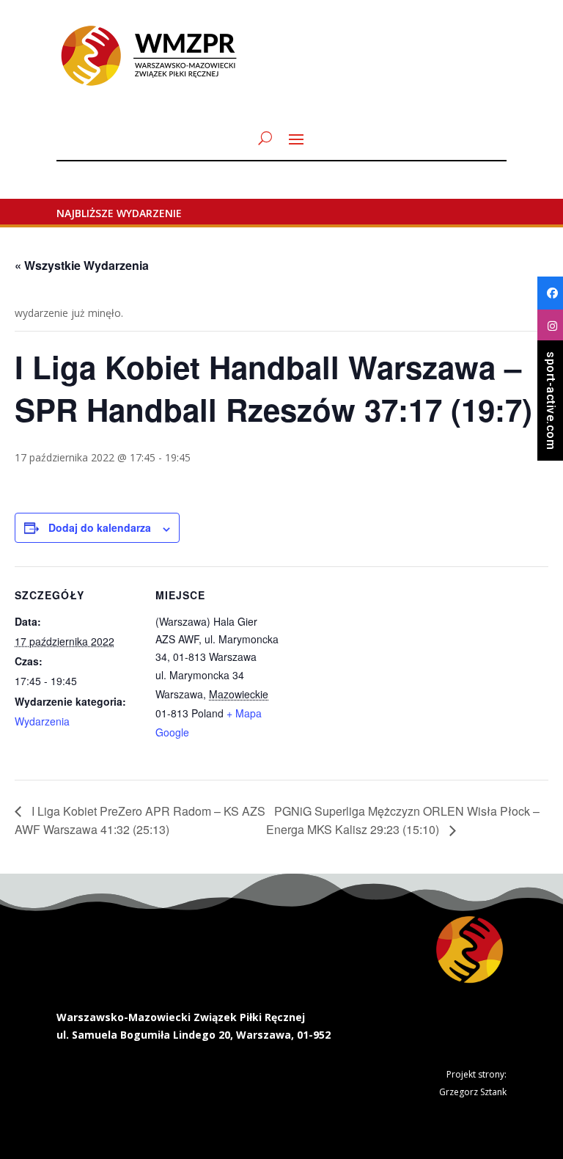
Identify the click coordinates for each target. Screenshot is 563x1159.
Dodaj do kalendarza (99, 527)
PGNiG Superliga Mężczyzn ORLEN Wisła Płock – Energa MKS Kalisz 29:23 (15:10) (403, 820)
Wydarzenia (42, 721)
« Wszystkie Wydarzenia (82, 265)
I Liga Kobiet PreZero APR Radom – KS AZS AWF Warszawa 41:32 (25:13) (140, 820)
